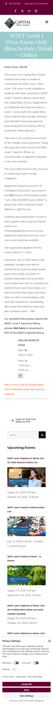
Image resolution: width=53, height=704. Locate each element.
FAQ (11, 195)
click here (19, 328)
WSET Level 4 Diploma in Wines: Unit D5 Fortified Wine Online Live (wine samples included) (26, 609)
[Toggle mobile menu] (47, 21)
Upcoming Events (21, 447)
